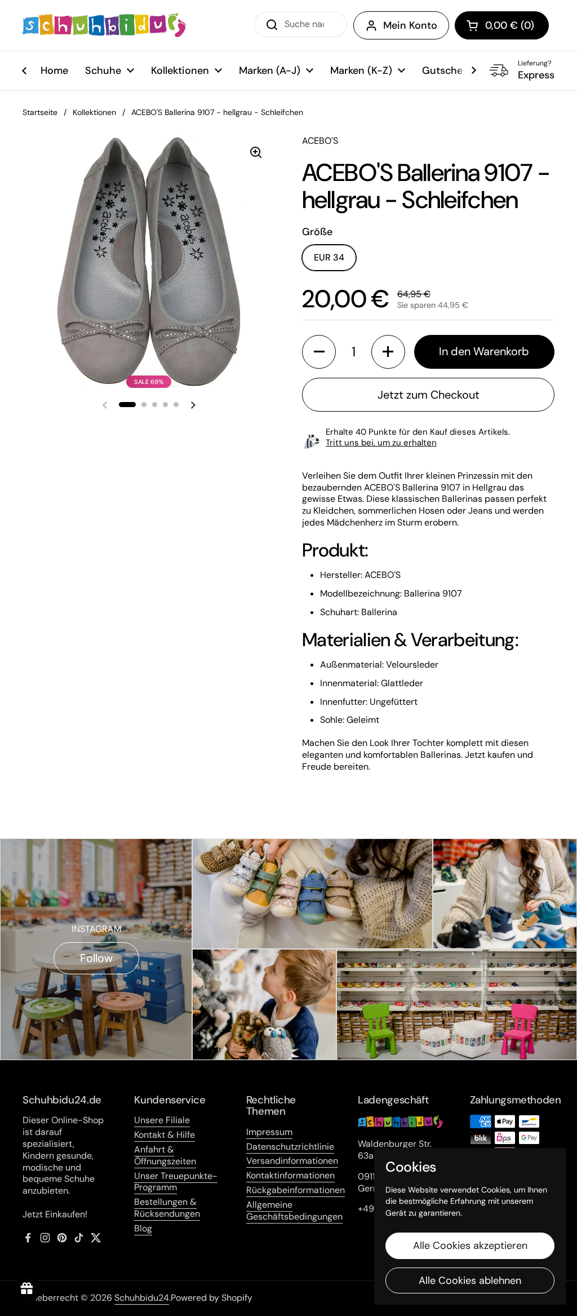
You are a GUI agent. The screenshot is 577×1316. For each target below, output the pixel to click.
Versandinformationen (292, 1161)
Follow (96, 958)
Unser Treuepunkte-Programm (176, 1182)
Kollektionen (94, 112)
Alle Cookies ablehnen (470, 1280)
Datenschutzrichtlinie (290, 1146)
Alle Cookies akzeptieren (470, 1245)
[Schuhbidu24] (104, 25)
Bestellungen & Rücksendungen (167, 1208)
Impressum (269, 1132)
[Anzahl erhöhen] (388, 352)
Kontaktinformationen (290, 1175)
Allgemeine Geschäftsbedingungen (294, 1210)
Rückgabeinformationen (295, 1190)
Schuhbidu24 (141, 1298)
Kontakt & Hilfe (164, 1135)
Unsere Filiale (162, 1120)
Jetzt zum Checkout (429, 394)
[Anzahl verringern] (319, 352)
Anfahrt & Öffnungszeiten (165, 1155)
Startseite (40, 112)
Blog (143, 1228)
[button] (502, 25)
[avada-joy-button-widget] (27, 1288)
